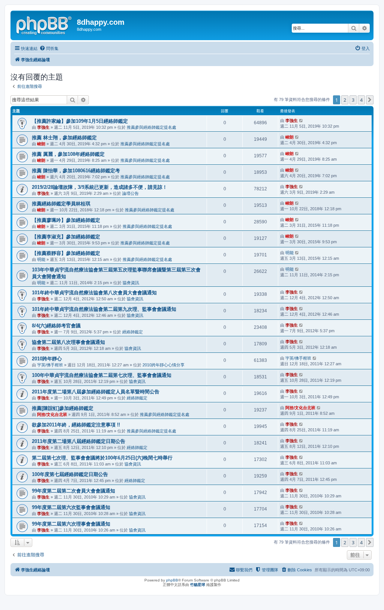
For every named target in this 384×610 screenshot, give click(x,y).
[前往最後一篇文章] (301, 120)
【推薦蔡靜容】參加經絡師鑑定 (66, 253)
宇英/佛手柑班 (50, 365)
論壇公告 (130, 193)
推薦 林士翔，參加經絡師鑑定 (64, 137)
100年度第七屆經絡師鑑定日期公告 (70, 474)
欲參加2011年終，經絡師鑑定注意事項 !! (76, 425)
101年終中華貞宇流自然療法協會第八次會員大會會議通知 (94, 292)
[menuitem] (48, 48)
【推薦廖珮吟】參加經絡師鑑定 (66, 220)
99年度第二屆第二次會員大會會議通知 (73, 491)
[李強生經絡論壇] (44, 24)
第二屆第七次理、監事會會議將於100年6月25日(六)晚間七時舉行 (102, 458)
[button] (370, 99)
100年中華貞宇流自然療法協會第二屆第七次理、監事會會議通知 (101, 375)
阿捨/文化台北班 (52, 414)
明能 (41, 259)
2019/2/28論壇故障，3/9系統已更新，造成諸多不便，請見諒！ (99, 187)
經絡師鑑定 (132, 332)
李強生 (43, 127)
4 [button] (361, 99)
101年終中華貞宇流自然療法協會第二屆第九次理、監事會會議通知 (104, 309)
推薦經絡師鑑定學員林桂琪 (61, 203)
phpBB (172, 580)
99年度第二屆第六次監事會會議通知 (71, 507)
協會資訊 (131, 282)
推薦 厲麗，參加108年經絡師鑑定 (68, 154)
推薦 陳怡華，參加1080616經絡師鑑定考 (76, 170)
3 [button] (353, 99)
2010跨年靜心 (47, 358)
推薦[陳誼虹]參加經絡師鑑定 (62, 408)
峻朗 (41, 144)
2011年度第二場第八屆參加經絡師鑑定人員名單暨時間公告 (95, 392)
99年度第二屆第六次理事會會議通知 (71, 524)
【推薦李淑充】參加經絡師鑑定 (66, 236)
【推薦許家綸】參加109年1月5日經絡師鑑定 (80, 121)
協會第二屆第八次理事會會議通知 (68, 342)
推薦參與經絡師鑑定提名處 (151, 127)
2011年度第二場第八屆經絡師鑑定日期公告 (78, 441)
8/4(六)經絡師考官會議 (56, 325)
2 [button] (345, 99)
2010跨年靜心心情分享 (163, 365)
